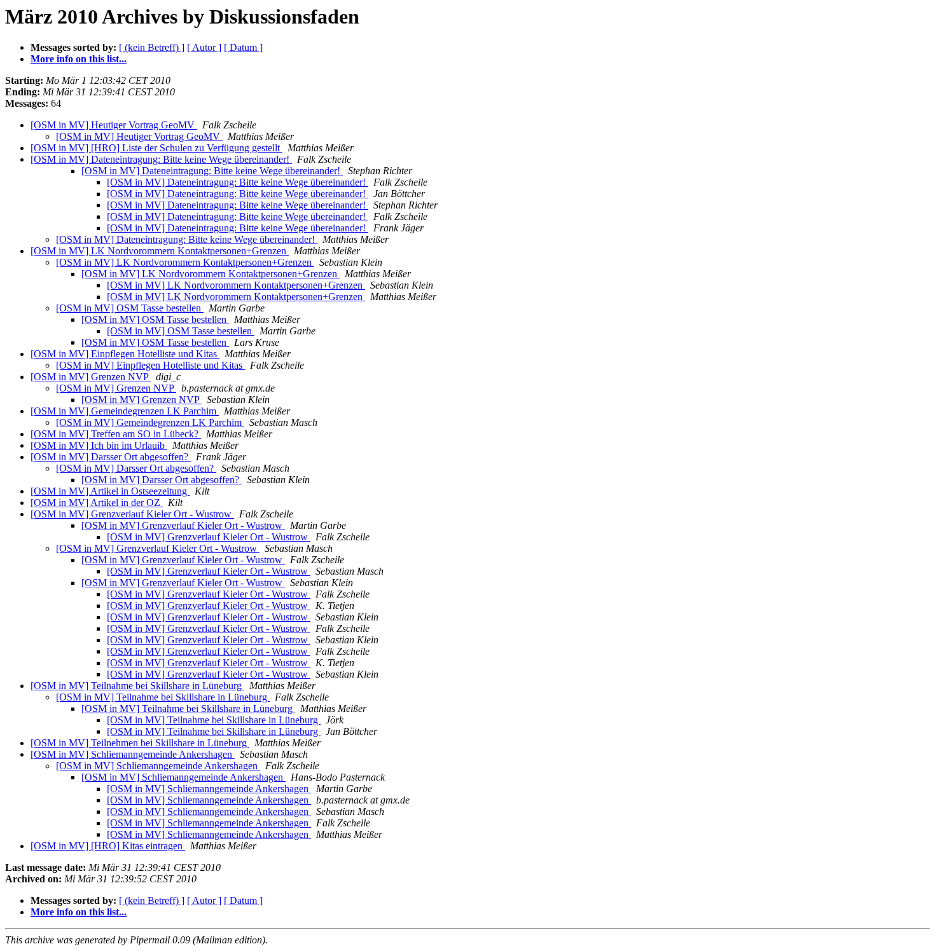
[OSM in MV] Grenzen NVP (91, 376)
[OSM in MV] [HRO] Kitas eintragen (108, 845)
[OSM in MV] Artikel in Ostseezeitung (110, 491)
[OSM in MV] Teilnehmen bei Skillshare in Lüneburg (140, 742)
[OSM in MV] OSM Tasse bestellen (130, 308)
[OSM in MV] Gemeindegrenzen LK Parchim (125, 411)
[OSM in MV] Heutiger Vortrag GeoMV (114, 125)
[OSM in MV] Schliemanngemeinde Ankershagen (133, 754)
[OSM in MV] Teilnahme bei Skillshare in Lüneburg (137, 685)
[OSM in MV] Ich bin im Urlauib (99, 445)
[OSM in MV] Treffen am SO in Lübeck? (116, 433)
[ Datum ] (243, 47)
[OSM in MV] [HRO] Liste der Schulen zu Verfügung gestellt (156, 147)
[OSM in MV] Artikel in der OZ (97, 502)
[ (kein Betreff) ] (151, 47)
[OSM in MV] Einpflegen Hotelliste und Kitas (125, 353)
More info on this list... (79, 58)
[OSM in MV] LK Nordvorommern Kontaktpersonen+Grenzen (160, 250)
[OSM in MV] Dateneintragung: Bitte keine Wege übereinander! (161, 159)
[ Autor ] (204, 47)
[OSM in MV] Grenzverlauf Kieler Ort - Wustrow (132, 514)
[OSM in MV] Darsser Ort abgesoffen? (111, 456)
